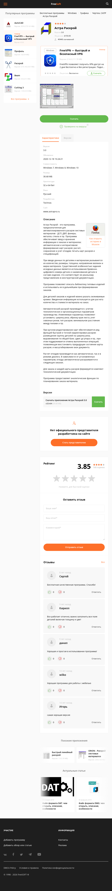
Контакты (63, 839)
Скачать (74, 118)
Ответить (96, 592)
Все (103, 562)
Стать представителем (74, 442)
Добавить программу (14, 839)
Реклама (62, 845)
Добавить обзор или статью (18, 845)
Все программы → (20, 99)
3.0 (59, 32)
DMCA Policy (10, 867)
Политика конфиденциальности (58, 867)
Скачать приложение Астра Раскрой (66, 400)
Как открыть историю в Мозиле (95, 241)
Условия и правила (29, 867)
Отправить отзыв (74, 547)
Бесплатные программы (52, 13)
